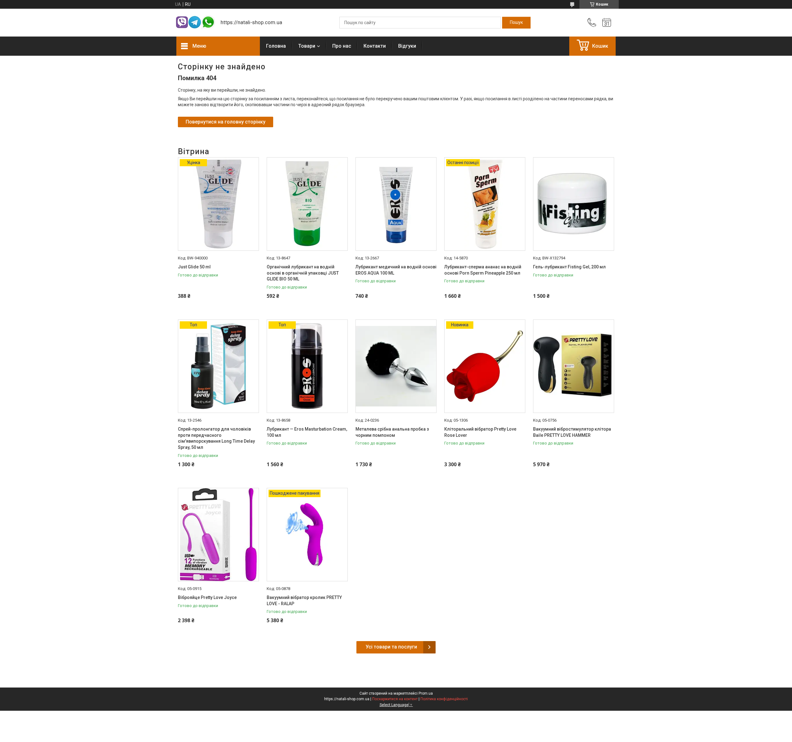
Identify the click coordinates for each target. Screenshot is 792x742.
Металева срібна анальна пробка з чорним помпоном (392, 432)
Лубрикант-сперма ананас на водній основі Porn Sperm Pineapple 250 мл (482, 270)
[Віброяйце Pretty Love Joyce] (218, 534)
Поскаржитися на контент (395, 699)
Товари (306, 46)
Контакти (375, 46)
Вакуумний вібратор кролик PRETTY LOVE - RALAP (304, 600)
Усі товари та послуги (391, 647)
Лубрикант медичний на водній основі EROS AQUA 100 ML (396, 270)
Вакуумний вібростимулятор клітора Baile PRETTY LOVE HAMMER (572, 432)
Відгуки (407, 46)
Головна (276, 46)
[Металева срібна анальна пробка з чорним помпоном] (396, 366)
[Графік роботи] (606, 22)
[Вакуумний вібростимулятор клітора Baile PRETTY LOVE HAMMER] (573, 366)
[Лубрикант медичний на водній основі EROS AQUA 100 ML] (396, 204)
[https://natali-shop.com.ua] (195, 22)
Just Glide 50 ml (194, 266)
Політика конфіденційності (444, 699)
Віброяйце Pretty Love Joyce (207, 597)
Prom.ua (426, 693)
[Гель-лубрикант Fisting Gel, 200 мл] (573, 204)
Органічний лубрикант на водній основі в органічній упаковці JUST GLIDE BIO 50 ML (303, 272)
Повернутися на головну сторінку (225, 122)
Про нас (341, 46)
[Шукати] (516, 22)
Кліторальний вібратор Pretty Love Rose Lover (480, 432)
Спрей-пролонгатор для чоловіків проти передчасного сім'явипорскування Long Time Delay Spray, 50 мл (216, 438)
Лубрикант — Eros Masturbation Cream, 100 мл (307, 432)
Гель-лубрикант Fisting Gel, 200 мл (569, 266)
